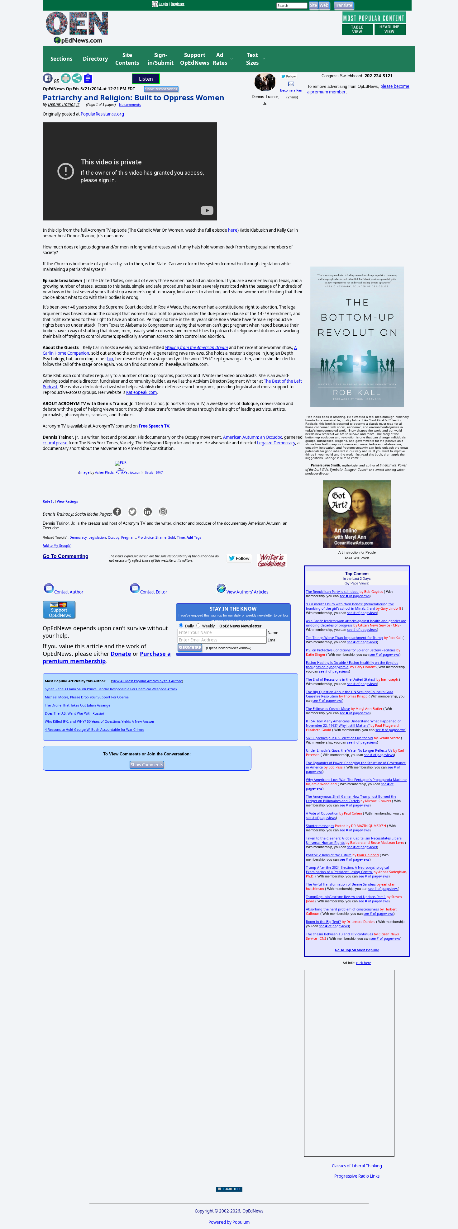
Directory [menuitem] (95, 58)
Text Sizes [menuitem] (252, 59)
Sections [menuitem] (61, 58)
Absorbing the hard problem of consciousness (342, 909)
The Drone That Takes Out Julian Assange (77, 705)
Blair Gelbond (368, 855)
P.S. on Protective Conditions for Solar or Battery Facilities (350, 650)
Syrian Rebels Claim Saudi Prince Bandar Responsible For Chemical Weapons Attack (111, 689)
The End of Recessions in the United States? (340, 679)
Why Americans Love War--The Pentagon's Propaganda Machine (356, 780)
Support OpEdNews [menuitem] (192, 59)
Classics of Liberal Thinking (357, 1166)
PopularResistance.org (102, 114)
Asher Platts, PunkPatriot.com (118, 472)
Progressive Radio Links (356, 1176)
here (232, 230)
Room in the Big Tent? (323, 921)
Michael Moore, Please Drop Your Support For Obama (87, 697)
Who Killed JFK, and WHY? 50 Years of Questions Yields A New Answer (99, 721)
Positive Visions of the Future (328, 855)
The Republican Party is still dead (332, 591)
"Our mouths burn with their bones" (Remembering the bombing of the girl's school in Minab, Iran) (350, 606)
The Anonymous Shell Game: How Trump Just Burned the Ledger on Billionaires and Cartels (351, 798)
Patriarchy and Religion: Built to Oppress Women (133, 97)
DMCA (159, 472)
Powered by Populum (229, 1222)
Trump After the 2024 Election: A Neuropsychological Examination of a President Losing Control (347, 869)
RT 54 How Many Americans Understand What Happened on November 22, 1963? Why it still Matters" (354, 723)
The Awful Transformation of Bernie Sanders (341, 884)
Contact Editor (153, 592)
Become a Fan (291, 90)
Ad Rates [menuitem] (220, 59)
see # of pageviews (355, 596)
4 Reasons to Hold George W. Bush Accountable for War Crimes (94, 729)
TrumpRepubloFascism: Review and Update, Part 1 (346, 897)
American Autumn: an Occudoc (252, 437)
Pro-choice (146, 537)
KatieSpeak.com (141, 392)
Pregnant (128, 537)
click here (363, 963)
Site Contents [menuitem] (127, 59)
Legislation (97, 537)
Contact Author (68, 592)
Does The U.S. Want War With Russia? (74, 713)
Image (84, 472)
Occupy (113, 537)
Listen (146, 78)
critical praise (55, 443)
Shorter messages (320, 826)
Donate (121, 653)
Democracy (78, 537)
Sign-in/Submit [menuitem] (160, 59)
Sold (171, 537)
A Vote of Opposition (322, 813)
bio (110, 359)
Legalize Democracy (276, 443)
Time (181, 537)
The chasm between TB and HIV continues (339, 934)
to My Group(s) (57, 545)
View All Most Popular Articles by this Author (147, 681)
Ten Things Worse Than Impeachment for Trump (344, 638)
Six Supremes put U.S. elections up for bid (339, 738)
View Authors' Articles (247, 592)
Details (149, 472)
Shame (160, 537)
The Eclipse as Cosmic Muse (328, 709)
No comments (130, 104)
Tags (194, 537)
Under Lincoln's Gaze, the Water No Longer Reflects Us (349, 750)
